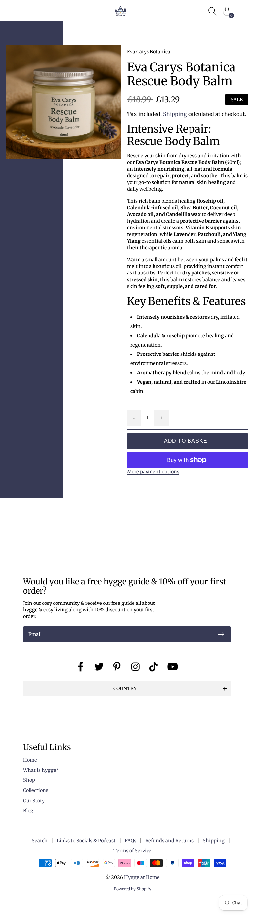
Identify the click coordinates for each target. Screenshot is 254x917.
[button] (127, 688)
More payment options (153, 472)
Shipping (175, 114)
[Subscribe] (221, 634)
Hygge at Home (142, 877)
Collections (35, 790)
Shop (29, 780)
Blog (28, 810)
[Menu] (28, 11)
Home (30, 760)
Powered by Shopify (132, 888)
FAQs (130, 841)
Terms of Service (132, 851)
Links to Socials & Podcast (86, 841)
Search (40, 841)
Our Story (34, 801)
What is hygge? (40, 770)
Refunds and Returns (169, 841)
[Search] (212, 11)
